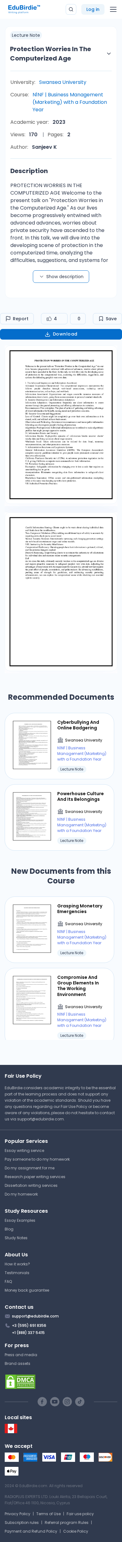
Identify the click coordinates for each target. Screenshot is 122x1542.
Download (65, 334)
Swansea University (62, 82)
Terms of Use (48, 1513)
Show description (65, 276)
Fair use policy (80, 1513)
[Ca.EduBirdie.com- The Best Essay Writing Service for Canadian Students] (11, 1431)
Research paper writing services (35, 1176)
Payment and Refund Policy (31, 1531)
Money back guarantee (27, 1290)
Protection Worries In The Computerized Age (50, 54)
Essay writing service (24, 1150)
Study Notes (16, 1237)
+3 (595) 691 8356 (29, 1325)
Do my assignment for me (29, 1168)
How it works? (17, 1264)
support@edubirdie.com (40, 1119)
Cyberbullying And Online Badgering (78, 725)
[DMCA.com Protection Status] (61, 1382)
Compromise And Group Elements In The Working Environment (78, 985)
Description (29, 171)
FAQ (8, 1281)
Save (111, 319)
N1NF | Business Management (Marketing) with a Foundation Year (70, 102)
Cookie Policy (75, 1531)
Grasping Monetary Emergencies (79, 908)
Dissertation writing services (31, 1185)
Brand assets (17, 1363)
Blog (9, 1229)
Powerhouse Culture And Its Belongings (80, 796)
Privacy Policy (17, 1513)
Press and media (21, 1354)
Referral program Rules (67, 1522)
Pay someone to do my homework (37, 1159)
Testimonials (17, 1272)
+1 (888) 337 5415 (28, 1332)
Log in (92, 9)
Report (20, 319)
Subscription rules (22, 1522)
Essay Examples (20, 1220)
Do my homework (21, 1194)
